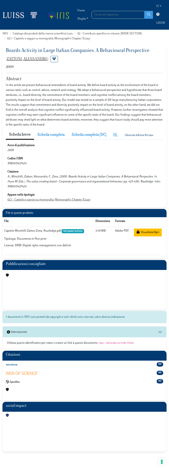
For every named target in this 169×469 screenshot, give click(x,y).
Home (81, 10)
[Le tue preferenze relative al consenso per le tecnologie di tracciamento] (162, 462)
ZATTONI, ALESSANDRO (27, 59)
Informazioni (18, 332)
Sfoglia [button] (81, 18)
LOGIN (160, 23)
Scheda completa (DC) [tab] (89, 135)
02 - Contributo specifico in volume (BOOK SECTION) (109, 33)
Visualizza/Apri (149, 232)
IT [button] (157, 6)
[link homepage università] (58, 15)
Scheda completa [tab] (51, 135)
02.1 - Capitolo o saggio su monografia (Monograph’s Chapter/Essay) (48, 38)
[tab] (115, 135)
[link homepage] (21, 15)
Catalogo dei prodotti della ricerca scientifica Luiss (43, 33)
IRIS (5, 33)
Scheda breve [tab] (20, 135)
